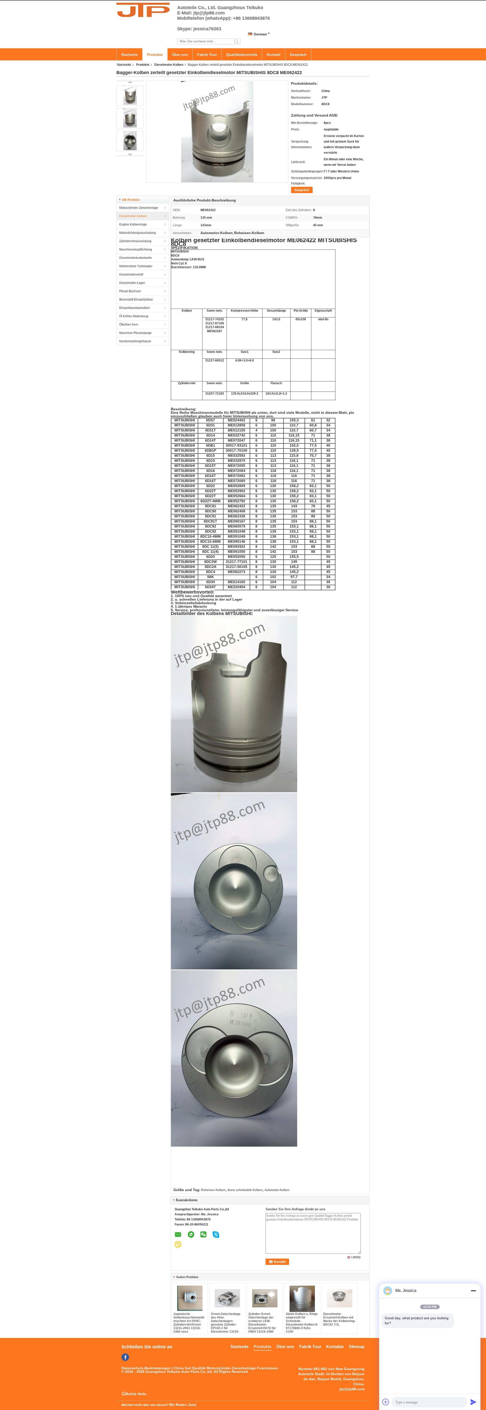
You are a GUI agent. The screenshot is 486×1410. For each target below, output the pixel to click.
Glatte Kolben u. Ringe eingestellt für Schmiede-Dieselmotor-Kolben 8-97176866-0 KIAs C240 (302, 1322)
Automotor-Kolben (277, 1190)
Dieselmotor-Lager (132, 283)
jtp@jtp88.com (351, 1389)
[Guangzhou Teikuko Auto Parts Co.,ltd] (144, 10)
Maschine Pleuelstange (135, 333)
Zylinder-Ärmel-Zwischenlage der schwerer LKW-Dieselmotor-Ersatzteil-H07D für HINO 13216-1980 (262, 1322)
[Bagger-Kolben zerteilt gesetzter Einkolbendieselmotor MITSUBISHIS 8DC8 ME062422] (130, 95)
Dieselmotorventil (131, 274)
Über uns (180, 55)
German (260, 34)
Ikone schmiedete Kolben (245, 1190)
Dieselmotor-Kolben (168, 64)
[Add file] (385, 1401)
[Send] (473, 1401)
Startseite (129, 55)
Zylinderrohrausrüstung (135, 241)
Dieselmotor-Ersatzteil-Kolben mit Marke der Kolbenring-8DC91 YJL (339, 1319)
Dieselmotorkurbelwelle (135, 258)
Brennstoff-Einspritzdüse (136, 299)
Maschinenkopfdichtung (135, 249)
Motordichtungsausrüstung (137, 233)
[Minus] (473, 1291)
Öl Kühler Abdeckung (133, 316)
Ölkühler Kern (128, 324)
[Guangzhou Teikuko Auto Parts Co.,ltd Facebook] (125, 1357)
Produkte (155, 55)
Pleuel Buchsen (130, 291)
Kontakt (273, 55)
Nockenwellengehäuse (135, 341)
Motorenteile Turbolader (135, 266)
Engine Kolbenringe (133, 224)
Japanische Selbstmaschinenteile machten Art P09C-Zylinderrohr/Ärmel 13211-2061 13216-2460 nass (189, 1322)
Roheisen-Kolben (213, 1190)
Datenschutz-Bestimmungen (146, 1368)
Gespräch (298, 55)
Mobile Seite (135, 1394)
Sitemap (356, 1347)
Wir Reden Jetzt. (183, 1405)
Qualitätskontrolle (241, 55)
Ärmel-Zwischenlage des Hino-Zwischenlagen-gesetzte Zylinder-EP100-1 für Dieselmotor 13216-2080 (225, 1324)
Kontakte (335, 1347)
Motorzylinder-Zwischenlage (138, 208)
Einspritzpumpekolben (134, 308)
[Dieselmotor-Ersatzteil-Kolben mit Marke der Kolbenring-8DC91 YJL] (339, 1298)
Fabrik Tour (207, 55)
